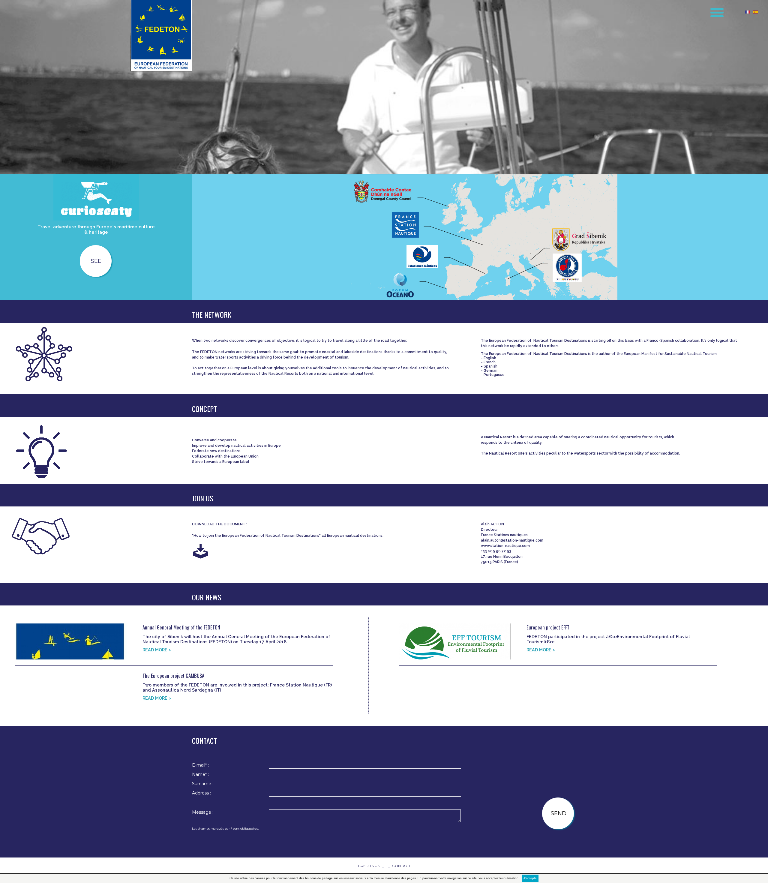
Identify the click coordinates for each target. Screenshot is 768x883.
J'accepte (530, 878)
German (491, 370)
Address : (201, 793)
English (490, 358)
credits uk (369, 865)
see (96, 261)
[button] (713, 10)
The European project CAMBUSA (173, 675)
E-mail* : (200, 765)
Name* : (200, 774)
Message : (202, 812)
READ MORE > (156, 649)
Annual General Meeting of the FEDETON (181, 627)
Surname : (202, 783)
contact (401, 865)
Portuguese (494, 375)
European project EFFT (547, 627)
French (490, 362)
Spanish (491, 366)
